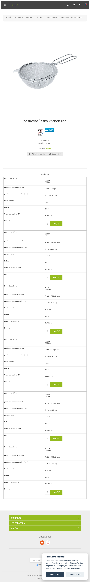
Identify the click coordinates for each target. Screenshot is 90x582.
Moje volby (75, 568)
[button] (4, 4)
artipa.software (42, 575)
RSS (42, 542)
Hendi (48, 148)
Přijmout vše (55, 574)
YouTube (48, 542)
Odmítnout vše (75, 574)
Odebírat (41, 565)
